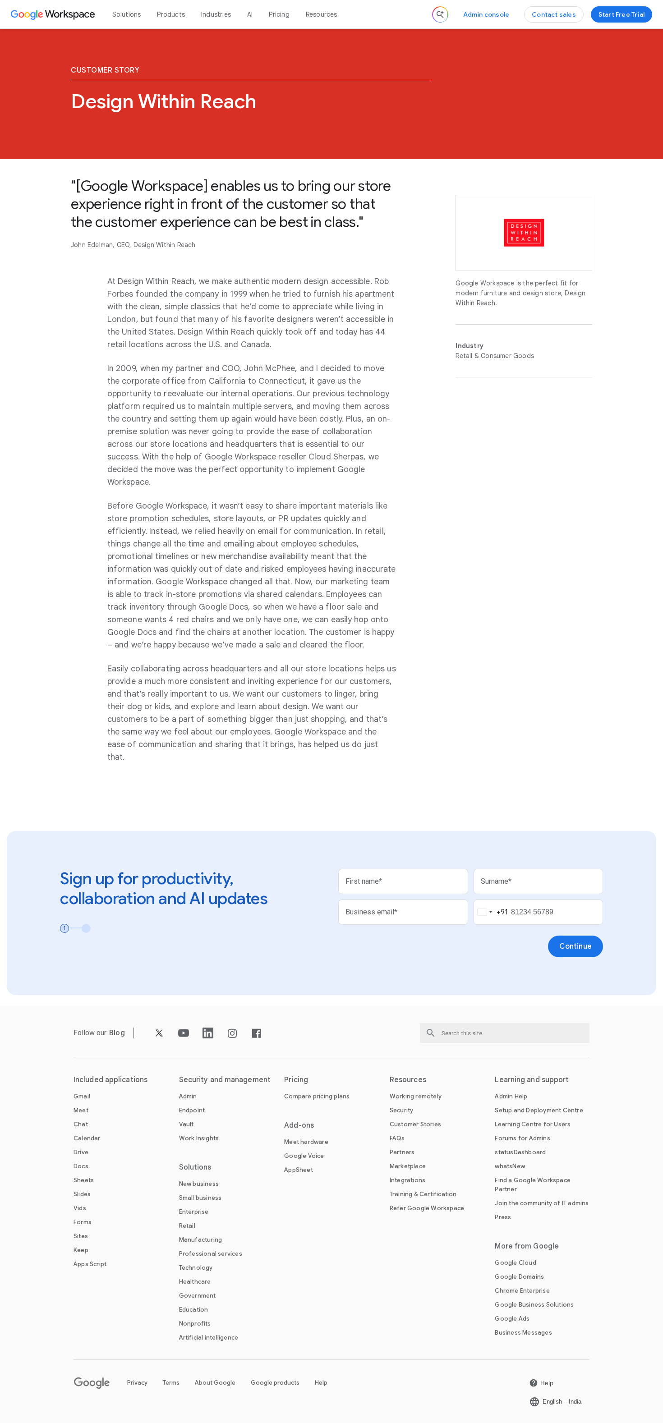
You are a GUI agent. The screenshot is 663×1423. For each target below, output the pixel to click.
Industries (216, 14)
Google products (275, 1382)
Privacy (137, 1382)
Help (321, 1382)
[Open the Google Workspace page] (54, 14)
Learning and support (532, 1079)
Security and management (225, 1079)
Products (171, 14)
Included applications (110, 1079)
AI (250, 14)
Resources (321, 14)
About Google (215, 1382)
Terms (171, 1382)
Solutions (126, 14)
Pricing (279, 14)
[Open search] (440, 14)
